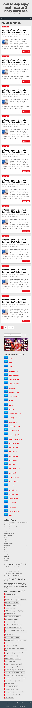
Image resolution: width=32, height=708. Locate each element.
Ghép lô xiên (8, 653)
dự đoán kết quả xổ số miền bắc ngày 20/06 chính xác (14, 300)
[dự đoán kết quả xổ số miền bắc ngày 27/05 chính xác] (5, 221)
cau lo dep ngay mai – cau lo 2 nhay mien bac (16, 7)
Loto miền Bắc (13, 486)
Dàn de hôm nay (9, 622)
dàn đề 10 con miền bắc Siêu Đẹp (14, 567)
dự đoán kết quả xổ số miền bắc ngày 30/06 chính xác (14, 61)
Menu (2, 18)
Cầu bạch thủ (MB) (14, 426)
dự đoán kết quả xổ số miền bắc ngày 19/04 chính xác (14, 151)
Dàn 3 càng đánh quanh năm (12, 616)
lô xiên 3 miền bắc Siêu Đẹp (13, 569)
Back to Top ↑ (23, 706)
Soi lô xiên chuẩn (9, 683)
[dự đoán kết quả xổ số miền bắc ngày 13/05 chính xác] (5, 281)
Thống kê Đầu (13, 460)
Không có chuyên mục (11, 655)
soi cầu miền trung (10, 680)
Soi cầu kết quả (8, 535)
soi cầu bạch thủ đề (20, 669)
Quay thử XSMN (13, 503)
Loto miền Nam (13, 490)
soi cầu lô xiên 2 (9, 678)
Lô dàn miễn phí (9, 658)
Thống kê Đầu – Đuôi (14, 469)
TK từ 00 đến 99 (13, 482)
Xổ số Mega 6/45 (14, 392)
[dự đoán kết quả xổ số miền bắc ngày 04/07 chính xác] (5, 251)
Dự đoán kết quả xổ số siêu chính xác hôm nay (14, 631)
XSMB (10, 358)
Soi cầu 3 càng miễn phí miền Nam (14, 667)
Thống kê (11, 409)
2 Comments (15, 36)
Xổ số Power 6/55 (14, 397)
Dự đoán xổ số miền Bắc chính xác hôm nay (15, 649)
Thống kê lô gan (13, 448)
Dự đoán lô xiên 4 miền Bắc (12, 637)
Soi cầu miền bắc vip (9, 524)
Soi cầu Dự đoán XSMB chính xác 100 (15, 672)
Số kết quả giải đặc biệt (11, 686)
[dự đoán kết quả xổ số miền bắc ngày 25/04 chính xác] (5, 191)
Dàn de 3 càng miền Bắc (11, 619)
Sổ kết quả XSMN (14, 380)
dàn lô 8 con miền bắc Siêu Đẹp (14, 573)
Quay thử (6, 558)
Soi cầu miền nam (8, 529)
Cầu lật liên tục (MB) (15, 431)
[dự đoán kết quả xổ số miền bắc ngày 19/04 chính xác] (5, 161)
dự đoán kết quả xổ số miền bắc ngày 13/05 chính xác (14, 270)
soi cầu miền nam (20, 678)
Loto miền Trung (13, 494)
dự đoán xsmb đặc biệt (11, 645)
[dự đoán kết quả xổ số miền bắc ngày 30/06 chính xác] (5, 72)
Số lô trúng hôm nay (9, 533)
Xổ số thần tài (13, 422)
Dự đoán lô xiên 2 (9, 634)
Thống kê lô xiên (13, 452)
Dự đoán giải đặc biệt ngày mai (13, 627)
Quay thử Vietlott (14, 511)
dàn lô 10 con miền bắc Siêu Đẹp (14, 575)
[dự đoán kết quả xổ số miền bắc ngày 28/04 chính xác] (5, 102)
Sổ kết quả (7, 545)
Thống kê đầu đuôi (14, 443)
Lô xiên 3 (18, 658)
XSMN (10, 363)
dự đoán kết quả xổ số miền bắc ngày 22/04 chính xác (14, 121)
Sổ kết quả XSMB (14, 375)
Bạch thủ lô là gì (22, 599)
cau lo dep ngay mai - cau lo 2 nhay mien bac (16, 34)
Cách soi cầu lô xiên (10, 608)
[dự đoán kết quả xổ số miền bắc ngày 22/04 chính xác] (5, 131)
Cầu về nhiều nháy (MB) (16, 439)
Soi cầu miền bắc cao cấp (10, 527)
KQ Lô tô (6, 556)
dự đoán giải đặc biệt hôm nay (13, 624)
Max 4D (11, 405)
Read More (26, 51)
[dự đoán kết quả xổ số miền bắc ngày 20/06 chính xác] (5, 311)
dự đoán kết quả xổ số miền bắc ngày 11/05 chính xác (14, 31)
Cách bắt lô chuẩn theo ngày (12, 605)
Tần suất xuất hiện (14, 477)
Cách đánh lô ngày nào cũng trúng (14, 610)
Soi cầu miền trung (9, 531)
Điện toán (6, 550)
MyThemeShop (14, 706)
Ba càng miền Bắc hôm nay (12, 597)
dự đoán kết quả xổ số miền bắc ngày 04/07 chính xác (14, 240)
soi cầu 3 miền (9, 669)
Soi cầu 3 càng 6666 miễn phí (13, 664)
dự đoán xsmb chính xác (11, 643)
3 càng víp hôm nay (10, 594)
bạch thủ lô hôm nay (10, 599)
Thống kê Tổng (13, 473)
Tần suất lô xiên (9, 697)
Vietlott (6, 547)
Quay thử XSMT (13, 507)
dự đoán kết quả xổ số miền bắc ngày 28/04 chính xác (14, 91)
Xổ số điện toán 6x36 (15, 414)
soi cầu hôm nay (9, 675)
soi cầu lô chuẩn (20, 675)
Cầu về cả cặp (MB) (14, 435)
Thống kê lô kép (13, 456)
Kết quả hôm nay (13, 371)
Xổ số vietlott (12, 388)
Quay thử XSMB (13, 499)
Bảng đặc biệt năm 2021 (11, 602)
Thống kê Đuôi (13, 465)
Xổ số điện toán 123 (14, 418)
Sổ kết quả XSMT (14, 384)
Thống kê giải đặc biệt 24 (11, 689)
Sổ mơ (10, 516)
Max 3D (11, 401)
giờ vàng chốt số (18, 653)
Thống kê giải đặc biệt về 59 (12, 694)
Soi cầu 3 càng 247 (10, 661)
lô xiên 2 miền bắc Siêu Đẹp (13, 571)
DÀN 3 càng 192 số (10, 613)
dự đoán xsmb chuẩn (20, 640)
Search (23, 335)
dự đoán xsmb (9, 640)
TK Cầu (6, 552)
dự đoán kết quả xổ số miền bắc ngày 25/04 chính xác (14, 181)
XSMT (10, 367)
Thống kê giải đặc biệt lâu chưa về (14, 692)
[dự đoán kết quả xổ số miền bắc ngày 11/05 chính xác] (5, 42)
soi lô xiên (19, 680)
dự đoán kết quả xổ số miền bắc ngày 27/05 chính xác (14, 210)
